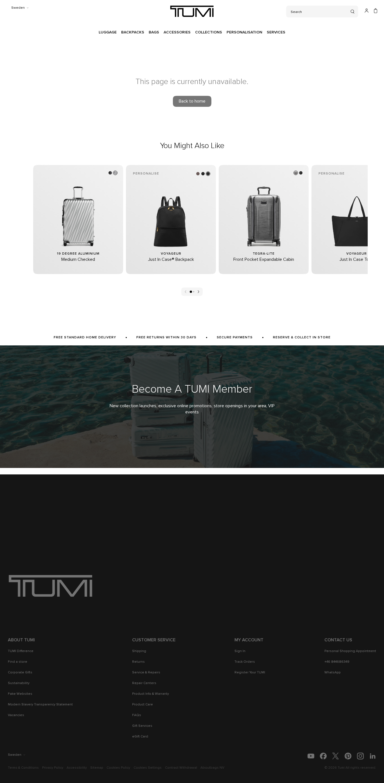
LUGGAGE (108, 32)
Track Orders (244, 662)
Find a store (17, 662)
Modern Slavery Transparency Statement (40, 704)
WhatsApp (332, 672)
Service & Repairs (146, 672)
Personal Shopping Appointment (350, 651)
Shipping (139, 651)
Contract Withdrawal (181, 768)
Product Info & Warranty (150, 694)
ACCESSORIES (177, 32)
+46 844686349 (336, 662)
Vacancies (16, 715)
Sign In (239, 651)
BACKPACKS (132, 32)
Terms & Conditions (23, 768)
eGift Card (140, 736)
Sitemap (96, 768)
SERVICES (276, 32)
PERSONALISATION (244, 32)
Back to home (192, 101)
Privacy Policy (52, 768)
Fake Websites (20, 694)
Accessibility (77, 768)
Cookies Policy (118, 768)
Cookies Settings (148, 768)
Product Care (142, 704)
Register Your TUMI (249, 672)
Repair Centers (144, 683)
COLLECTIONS (208, 32)
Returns (138, 662)
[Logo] (192, 11)
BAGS (154, 32)
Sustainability (19, 683)
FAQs (136, 715)
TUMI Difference (20, 651)
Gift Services (142, 726)
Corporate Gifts (20, 672)
